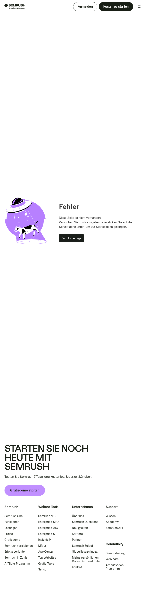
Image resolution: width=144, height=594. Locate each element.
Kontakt (77, 567)
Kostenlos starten (116, 6)
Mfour (42, 545)
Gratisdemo (12, 539)
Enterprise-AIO (48, 527)
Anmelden (85, 6)
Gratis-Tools (46, 563)
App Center (45, 551)
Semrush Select (82, 545)
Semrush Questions (85, 521)
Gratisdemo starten (24, 490)
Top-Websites (47, 557)
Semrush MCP (47, 516)
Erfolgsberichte (14, 551)
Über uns (78, 516)
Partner (77, 539)
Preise (8, 533)
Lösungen (10, 527)
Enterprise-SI (47, 533)
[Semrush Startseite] (14, 6)
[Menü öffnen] (139, 6)
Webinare (112, 559)
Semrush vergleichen (18, 545)
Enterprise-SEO (48, 521)
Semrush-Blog (115, 553)
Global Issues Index (85, 551)
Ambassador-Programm (115, 567)
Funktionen (11, 521)
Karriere (77, 533)
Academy (112, 521)
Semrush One (13, 516)
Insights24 (45, 539)
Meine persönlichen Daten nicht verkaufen (87, 559)
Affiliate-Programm (17, 563)
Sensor (43, 569)
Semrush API (114, 527)
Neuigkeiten (80, 527)
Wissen (111, 516)
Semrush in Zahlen (16, 557)
